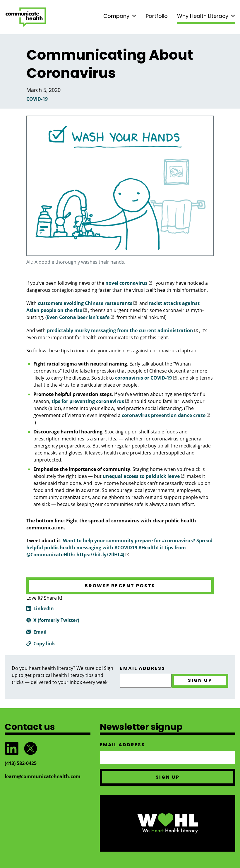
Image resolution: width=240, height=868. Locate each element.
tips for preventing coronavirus (88, 401)
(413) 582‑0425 (21, 763)
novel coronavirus (126, 283)
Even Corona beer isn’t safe (78, 317)
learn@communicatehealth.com (42, 776)
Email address (142, 668)
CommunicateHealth (26, 17)
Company (116, 16)
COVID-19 (37, 99)
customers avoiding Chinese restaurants (85, 303)
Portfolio (157, 16)
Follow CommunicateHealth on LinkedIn (12, 748)
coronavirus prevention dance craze (163, 415)
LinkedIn (43, 608)
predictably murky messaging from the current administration (120, 330)
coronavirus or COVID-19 (143, 378)
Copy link (44, 643)
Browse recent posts (120, 585)
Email (40, 632)
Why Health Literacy (202, 16)
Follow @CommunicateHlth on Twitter (30, 748)
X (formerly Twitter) (56, 620)
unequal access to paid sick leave (141, 476)
